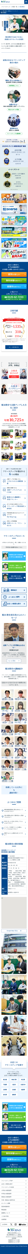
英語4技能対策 (5, 1206)
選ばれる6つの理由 (13, 109)
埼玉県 (23, 1079)
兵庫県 (5, 1089)
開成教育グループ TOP (14, 1242)
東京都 (5, 1079)
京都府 (14, 1089)
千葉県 (5, 1084)
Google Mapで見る (12, 930)
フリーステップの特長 (7, 1187)
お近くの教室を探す (14, 604)
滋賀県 (23, 1089)
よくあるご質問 (14, 597)
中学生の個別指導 (6, 1193)
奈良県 (5, 1094)
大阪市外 (23, 1084)
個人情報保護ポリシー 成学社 (14, 1234)
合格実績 (3, 1219)
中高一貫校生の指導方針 (8, 1200)
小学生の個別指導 (6, 1190)
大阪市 (14, 1084)
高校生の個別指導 (6, 1197)
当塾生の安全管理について (14, 1232)
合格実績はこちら (14, 85)
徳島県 (14, 1094)
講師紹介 (14, 590)
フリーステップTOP (7, 1181)
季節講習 (3, 1210)
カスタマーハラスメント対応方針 (14, 1236)
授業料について (5, 1213)
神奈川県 (14, 1079)
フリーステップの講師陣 (14, 133)
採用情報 (14, 1238)
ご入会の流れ (5, 1216)
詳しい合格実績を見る (14, 347)
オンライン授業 (5, 1203)
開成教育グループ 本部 (14, 1240)
